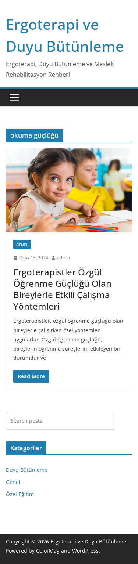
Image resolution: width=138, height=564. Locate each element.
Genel (22, 244)
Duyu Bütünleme (26, 469)
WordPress (85, 550)
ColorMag (48, 550)
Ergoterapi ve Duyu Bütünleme (88, 541)
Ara (123, 420)
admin (63, 257)
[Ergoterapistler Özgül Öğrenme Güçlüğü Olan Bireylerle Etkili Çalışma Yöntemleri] (69, 190)
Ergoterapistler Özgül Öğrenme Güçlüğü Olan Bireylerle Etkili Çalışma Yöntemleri (62, 289)
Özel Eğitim (20, 494)
